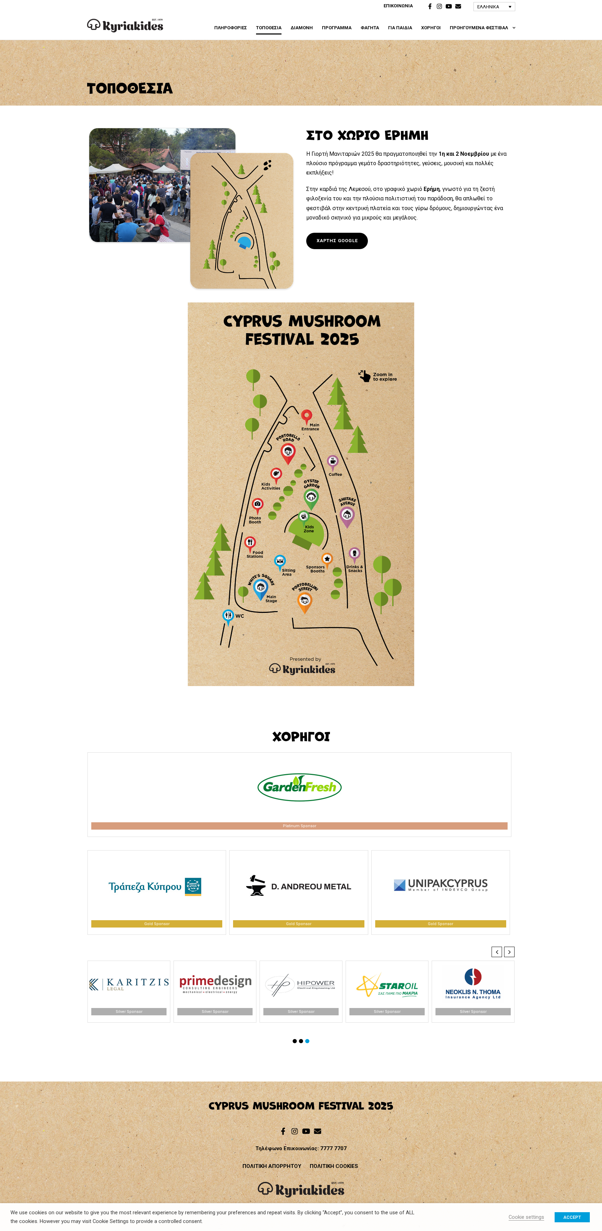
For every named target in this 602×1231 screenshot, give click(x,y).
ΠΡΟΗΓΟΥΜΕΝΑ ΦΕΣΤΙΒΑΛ (479, 27)
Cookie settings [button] (526, 1217)
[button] (494, 6)
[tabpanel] (299, 794)
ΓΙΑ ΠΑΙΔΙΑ (400, 27)
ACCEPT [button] (572, 1217)
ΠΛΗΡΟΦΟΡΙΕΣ (230, 27)
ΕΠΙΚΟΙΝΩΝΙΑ (398, 5)
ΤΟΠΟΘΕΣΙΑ (268, 27)
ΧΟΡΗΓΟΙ (431, 27)
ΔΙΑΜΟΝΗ (302, 27)
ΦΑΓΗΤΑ (370, 27)
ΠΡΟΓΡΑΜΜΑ (337, 27)
